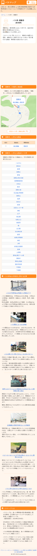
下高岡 (18, 270)
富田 (18, 234)
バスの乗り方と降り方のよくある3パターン (18, 354)
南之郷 (18, 216)
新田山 (18, 196)
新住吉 (18, 166)
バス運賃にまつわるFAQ (19, 324)
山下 (18, 213)
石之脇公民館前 (18, 193)
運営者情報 (20, 552)
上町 (18, 243)
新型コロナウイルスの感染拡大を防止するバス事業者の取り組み (18, 390)
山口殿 (18, 228)
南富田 (18, 222)
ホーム (3, 15)
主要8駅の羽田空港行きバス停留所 (18, 425)
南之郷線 (16, 146)
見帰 (18, 249)
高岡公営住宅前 (18, 178)
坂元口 (18, 202)
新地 (18, 175)
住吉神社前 (18, 231)
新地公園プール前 (18, 255)
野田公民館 (18, 261)
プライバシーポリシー (7, 550)
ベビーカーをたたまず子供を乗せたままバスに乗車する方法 (18, 456)
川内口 (18, 184)
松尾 (18, 205)
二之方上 (18, 163)
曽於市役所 (18, 264)
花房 (18, 199)
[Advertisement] (18, 63)
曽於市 (26, 146)
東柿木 (18, 258)
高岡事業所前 (18, 181)
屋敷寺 (18, 99)
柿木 (18, 187)
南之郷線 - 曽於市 (18, 102)
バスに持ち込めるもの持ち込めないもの (18, 488)
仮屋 (18, 169)
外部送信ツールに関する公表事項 (23, 550)
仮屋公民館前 (18, 237)
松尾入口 (18, 219)
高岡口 (18, 172)
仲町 (18, 211)
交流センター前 (18, 208)
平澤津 (18, 267)
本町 (18, 240)
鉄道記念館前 (18, 246)
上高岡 (18, 252)
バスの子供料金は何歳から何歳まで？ (18, 293)
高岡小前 (18, 190)
